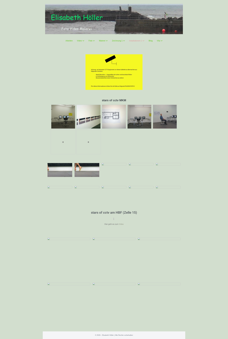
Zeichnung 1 (117, 41)
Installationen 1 (135, 41)
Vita (159, 41)
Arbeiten (69, 41)
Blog (151, 41)
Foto (91, 41)
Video (79, 41)
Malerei (102, 41)
